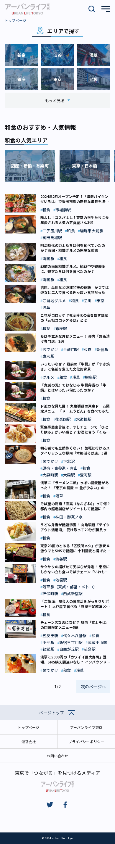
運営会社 (29, 741)
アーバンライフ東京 (86, 727)
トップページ (15, 20)
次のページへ (93, 687)
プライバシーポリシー (86, 741)
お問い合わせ (57, 755)
